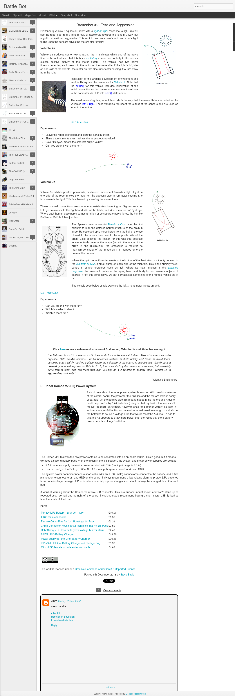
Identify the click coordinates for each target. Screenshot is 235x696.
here (63, 349)
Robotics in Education (62, 616)
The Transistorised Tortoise (22, 22)
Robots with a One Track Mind (24, 38)
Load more (109, 687)
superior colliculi (85, 264)
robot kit (55, 612)
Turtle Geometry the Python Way (25, 71)
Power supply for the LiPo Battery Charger (65, 538)
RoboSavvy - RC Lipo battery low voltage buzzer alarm (72, 530)
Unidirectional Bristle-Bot (21, 195)
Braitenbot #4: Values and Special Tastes (29, 96)
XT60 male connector (53, 517)
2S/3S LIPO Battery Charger (57, 534)
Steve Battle (127, 574)
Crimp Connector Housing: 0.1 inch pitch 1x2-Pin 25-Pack (74, 525)
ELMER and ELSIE (18, 30)
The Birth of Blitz (17, 138)
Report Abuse (139, 693)
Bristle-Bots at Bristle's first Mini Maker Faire (30, 204)
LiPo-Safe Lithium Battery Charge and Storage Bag (70, 543)
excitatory (91, 58)
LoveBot (13, 212)
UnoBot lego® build (19, 237)
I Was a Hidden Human (20, 80)
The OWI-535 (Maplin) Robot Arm (25, 171)
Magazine (30, 15)
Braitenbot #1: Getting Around (24, 121)
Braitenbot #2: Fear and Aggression (26, 113)
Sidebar (53, 15)
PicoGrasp (14, 220)
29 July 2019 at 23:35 (69, 601)
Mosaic (43, 15)
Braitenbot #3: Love (18, 105)
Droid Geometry (17, 55)
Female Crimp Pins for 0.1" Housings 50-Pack (67, 521)
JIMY (54, 601)
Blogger (129, 693)
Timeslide (80, 15)
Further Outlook (16, 162)
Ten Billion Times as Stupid (22, 146)
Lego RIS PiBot (16, 179)
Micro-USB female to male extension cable (65, 547)
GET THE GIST (79, 122)
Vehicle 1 (119, 82)
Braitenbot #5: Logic (19, 88)
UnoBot (13, 245)
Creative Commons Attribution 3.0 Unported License (105, 569)
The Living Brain (17, 187)
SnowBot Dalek (16, 229)
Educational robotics (62, 619)
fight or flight (101, 31)
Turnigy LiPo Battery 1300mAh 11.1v (62, 512)
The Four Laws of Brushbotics (24, 154)
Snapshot (66, 15)
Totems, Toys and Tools (20, 63)
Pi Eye (12, 129)
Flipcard (17, 15)
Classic (6, 15)
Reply (54, 624)
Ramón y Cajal (117, 224)
